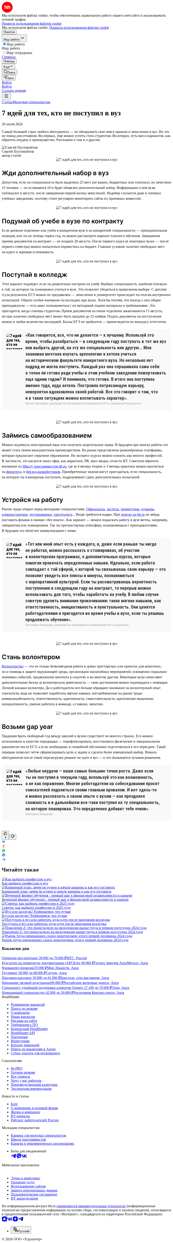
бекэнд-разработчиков (43, 472)
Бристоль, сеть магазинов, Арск (84, 978)
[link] (9, 72)
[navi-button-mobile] (6, 96)
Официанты (95, 509)
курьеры (147, 509)
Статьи (7, 102)
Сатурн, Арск (56, 973)
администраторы (15, 514)
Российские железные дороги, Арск (91, 983)
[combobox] (21, 1230)
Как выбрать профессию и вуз (25, 883)
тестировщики (41, 514)
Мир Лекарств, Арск (63, 968)
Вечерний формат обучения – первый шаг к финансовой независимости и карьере (65, 899)
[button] (7, 82)
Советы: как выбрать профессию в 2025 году (36, 907)
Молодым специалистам (31, 102)
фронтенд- (14, 472)
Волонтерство (12, 666)
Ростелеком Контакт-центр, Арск (98, 992)
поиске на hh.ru (133, 514)
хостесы (113, 509)
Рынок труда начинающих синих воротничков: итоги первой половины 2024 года (65, 940)
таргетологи (63, 514)
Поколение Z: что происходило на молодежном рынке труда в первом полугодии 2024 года (72, 932)
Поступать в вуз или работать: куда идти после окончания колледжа (54, 924)
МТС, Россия (76, 958)
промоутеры (130, 509)
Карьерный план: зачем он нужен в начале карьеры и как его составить (56, 891)
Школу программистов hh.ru (44, 466)
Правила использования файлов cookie (79, 27)
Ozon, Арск (120, 988)
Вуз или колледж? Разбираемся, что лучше (34, 916)
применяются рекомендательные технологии (91, 1206)
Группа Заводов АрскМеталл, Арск (121, 963)
